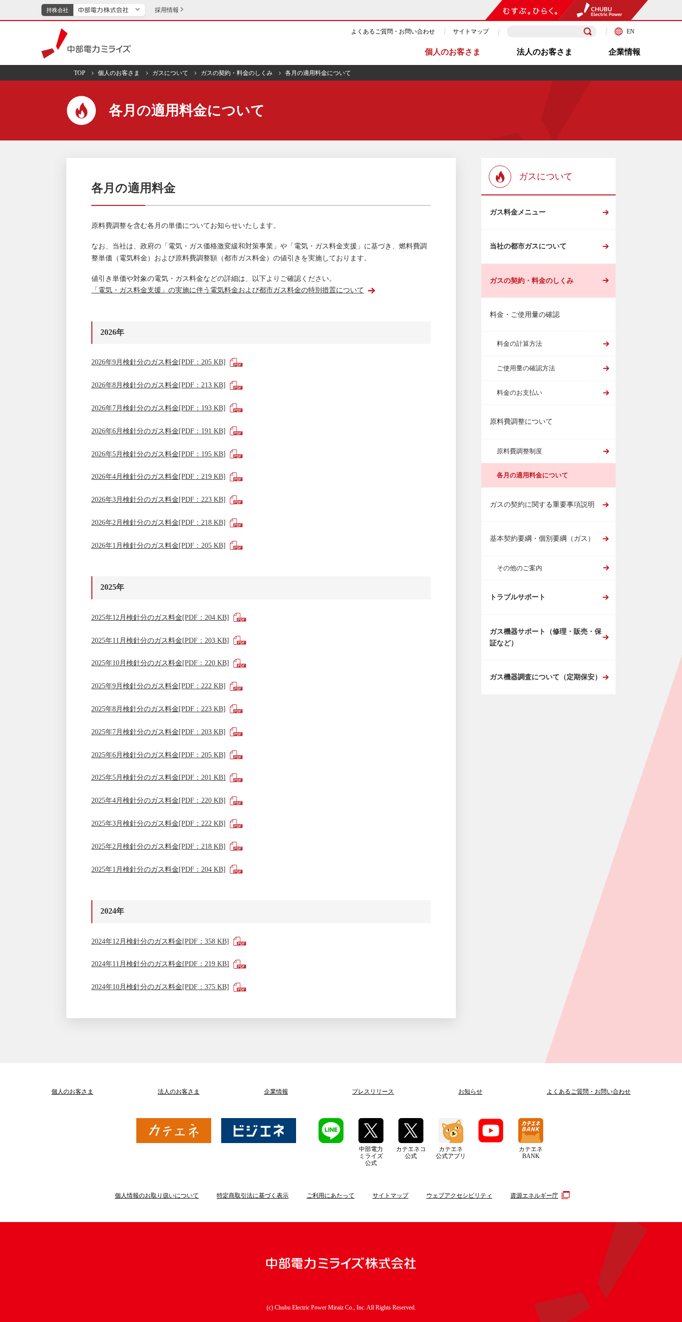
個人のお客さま (453, 51)
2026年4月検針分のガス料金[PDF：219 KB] (158, 476)
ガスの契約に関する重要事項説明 (542, 504)
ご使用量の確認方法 (526, 368)
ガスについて (170, 72)
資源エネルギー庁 (534, 1195)
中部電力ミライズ (86, 43)
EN (631, 31)
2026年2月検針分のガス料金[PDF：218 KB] (158, 522)
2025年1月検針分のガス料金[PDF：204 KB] (158, 869)
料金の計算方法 (519, 343)
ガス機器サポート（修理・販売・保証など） (546, 637)
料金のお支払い (519, 392)
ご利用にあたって (330, 1195)
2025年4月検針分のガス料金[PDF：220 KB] (158, 800)
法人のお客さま (545, 51)
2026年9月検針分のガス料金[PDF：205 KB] (158, 362)
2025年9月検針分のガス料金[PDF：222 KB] (158, 686)
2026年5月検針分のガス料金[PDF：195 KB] (158, 454)
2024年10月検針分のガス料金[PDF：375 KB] (160, 987)
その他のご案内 (519, 568)
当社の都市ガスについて (528, 246)
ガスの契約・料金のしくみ (237, 72)
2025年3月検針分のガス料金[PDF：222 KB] (158, 823)
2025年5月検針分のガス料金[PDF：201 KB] (158, 777)
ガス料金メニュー (518, 212)
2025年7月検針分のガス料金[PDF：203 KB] (158, 732)
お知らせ (470, 1091)
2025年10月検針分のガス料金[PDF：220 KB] (160, 663)
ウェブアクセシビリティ (459, 1195)
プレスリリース (373, 1091)
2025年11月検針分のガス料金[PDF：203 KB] (160, 640)
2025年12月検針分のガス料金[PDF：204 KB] (160, 617)
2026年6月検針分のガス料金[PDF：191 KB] (158, 431)
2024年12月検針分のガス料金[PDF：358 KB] (160, 941)
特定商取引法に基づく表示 (253, 1195)
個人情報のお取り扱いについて (157, 1195)
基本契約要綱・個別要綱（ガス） (542, 538)
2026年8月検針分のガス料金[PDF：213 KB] (158, 385)
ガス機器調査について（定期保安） (546, 677)
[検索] (588, 31)
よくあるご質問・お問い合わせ (393, 31)
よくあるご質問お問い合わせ (589, 1091)
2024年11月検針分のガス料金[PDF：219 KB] (160, 964)
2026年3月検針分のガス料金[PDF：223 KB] (158, 499)
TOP (79, 72)
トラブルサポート (518, 597)
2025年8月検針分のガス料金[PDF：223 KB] (158, 709)
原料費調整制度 (519, 451)
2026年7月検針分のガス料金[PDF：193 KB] (158, 408)
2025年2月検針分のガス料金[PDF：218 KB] (158, 846)
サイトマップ (471, 31)
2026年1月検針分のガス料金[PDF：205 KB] (158, 545)
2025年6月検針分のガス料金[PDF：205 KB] (158, 755)
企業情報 (625, 51)
